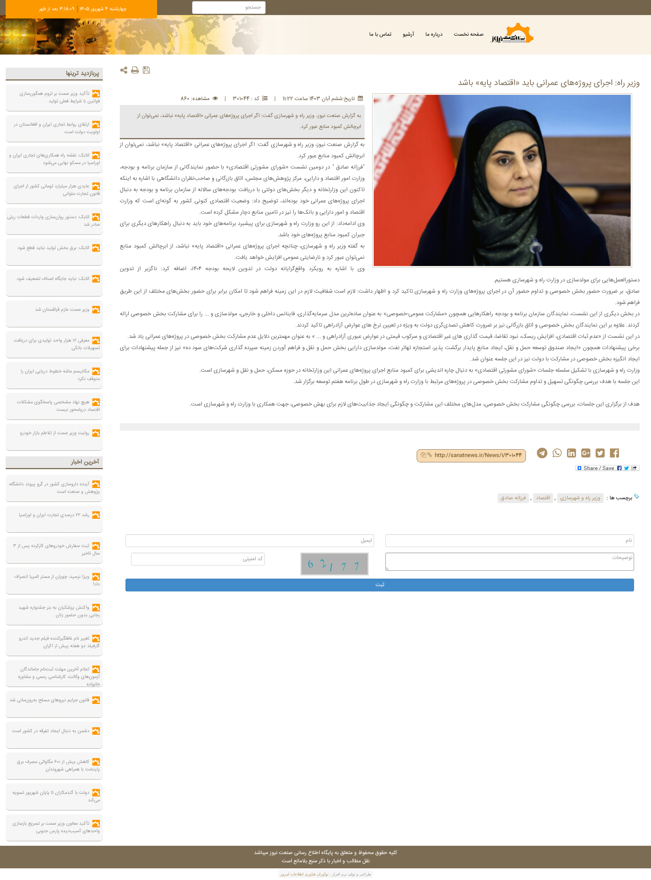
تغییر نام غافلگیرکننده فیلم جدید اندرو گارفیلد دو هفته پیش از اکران (59, 642)
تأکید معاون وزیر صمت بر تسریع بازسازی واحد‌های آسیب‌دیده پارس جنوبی (56, 827)
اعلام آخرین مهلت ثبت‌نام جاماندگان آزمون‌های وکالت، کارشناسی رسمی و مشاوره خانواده (59, 677)
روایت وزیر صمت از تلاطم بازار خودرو (54, 433)
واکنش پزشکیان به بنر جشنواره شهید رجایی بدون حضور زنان (59, 611)
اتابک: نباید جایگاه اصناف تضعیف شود (53, 279)
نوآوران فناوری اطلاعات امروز (304, 874)
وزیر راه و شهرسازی (580, 498)
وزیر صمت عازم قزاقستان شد (62, 309)
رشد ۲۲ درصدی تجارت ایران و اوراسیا (54, 515)
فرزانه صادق (513, 498)
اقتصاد (543, 498)
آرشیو (408, 34)
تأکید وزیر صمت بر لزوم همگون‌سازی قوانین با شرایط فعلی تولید (60, 97)
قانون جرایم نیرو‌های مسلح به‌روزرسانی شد (49, 700)
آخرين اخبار (85, 462)
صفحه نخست (469, 34)
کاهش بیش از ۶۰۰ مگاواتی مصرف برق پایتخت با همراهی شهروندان (58, 765)
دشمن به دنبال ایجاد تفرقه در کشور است (50, 731)
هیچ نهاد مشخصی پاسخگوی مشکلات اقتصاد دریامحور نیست (58, 405)
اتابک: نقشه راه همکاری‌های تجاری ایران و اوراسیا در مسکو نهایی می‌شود (54, 159)
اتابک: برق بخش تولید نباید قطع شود (53, 248)
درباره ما (434, 34)
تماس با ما (380, 34)
